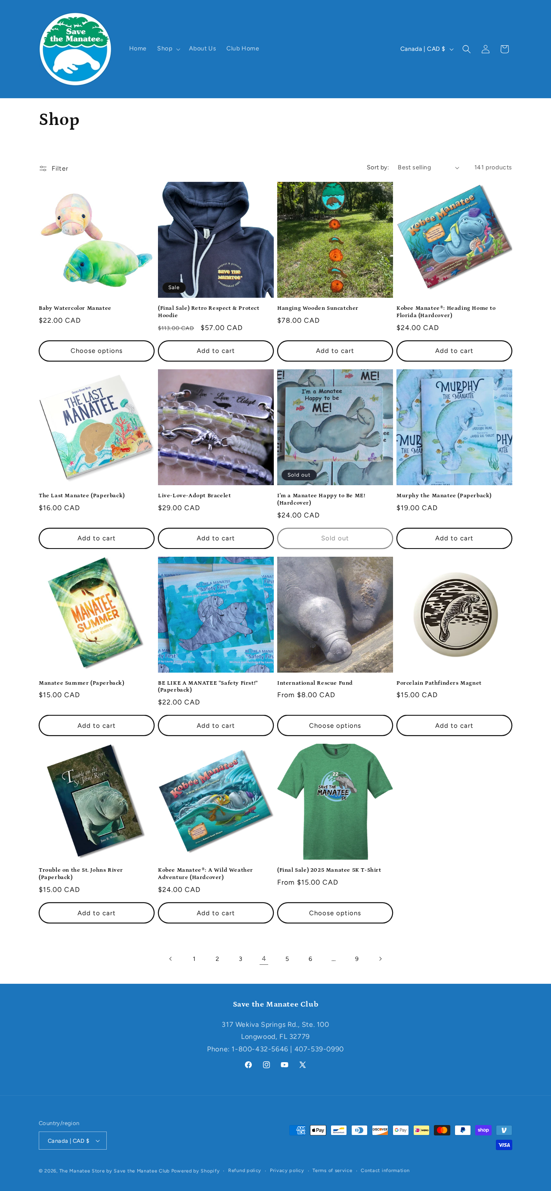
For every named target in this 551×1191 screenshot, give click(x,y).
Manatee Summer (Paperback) (81, 683)
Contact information (385, 1170)
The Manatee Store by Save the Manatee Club (114, 1171)
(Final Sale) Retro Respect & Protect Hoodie (209, 312)
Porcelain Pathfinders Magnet (439, 683)
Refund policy (244, 1170)
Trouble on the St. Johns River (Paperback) (81, 874)
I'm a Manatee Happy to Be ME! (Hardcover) (321, 499)
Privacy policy (287, 1170)
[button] (168, 49)
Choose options (97, 351)
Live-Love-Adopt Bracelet (194, 496)
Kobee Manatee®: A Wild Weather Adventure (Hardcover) (205, 874)
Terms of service (332, 1170)
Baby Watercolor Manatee (75, 308)
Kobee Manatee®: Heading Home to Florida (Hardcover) (446, 312)
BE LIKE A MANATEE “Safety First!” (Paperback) (208, 687)
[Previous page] (170, 958)
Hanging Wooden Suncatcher (318, 308)
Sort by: (378, 167)
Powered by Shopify (195, 1171)
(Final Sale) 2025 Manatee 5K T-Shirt (329, 870)
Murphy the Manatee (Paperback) (444, 496)
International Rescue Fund (315, 683)
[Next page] (380, 958)
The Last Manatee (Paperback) (82, 496)
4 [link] (264, 958)
